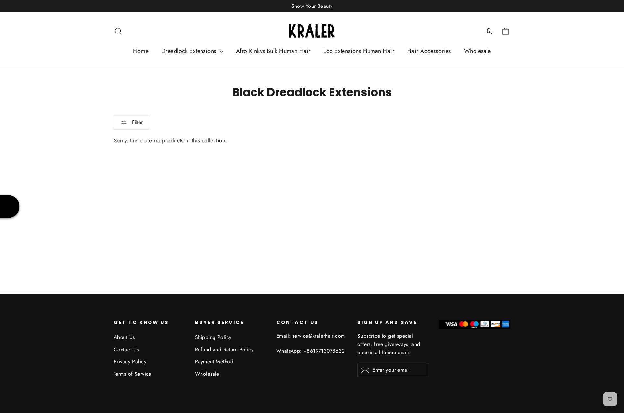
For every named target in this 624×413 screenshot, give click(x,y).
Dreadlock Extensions (190, 51)
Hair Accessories (429, 51)
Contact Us (126, 349)
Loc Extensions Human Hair (358, 51)
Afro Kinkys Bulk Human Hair (273, 51)
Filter (136, 122)
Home (141, 51)
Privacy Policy (130, 361)
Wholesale (477, 51)
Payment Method (214, 361)
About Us (124, 337)
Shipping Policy (213, 337)
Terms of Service (132, 374)
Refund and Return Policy (224, 349)
